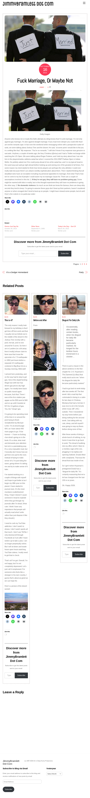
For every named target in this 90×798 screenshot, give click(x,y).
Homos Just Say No (11, 226)
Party (81, 272)
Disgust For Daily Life (71, 320)
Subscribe (65, 253)
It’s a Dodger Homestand (17, 272)
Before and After (40, 320)
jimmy (41, 87)
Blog (6, 317)
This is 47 (9, 320)
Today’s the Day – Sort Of (67, 226)
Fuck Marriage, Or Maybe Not (45, 80)
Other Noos (35, 226)
